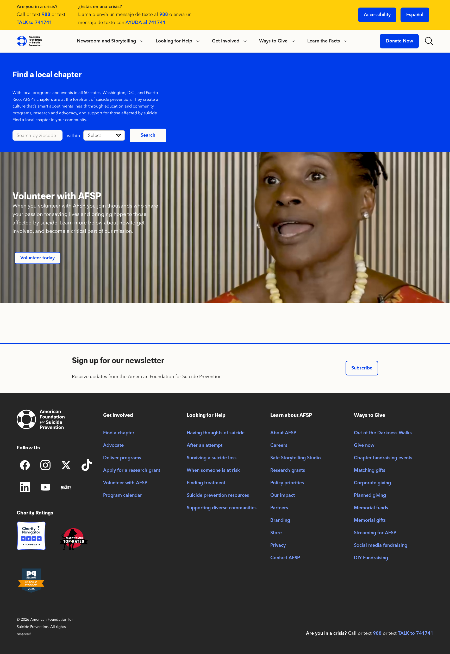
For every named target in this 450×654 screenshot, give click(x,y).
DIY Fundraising (371, 558)
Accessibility (377, 14)
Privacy (278, 545)
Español (414, 14)
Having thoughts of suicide (216, 433)
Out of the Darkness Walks (383, 433)
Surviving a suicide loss (211, 458)
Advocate (113, 445)
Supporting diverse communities (222, 508)
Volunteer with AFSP (125, 483)
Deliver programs (122, 458)
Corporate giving (372, 483)
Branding (280, 520)
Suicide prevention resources (218, 495)
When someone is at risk (213, 470)
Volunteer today (37, 258)
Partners (279, 508)
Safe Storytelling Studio (295, 458)
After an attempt (204, 445)
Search (148, 135)
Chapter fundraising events (383, 458)
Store (276, 533)
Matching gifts (369, 470)
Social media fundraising (380, 545)
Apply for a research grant (131, 470)
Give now (364, 445)
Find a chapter (118, 433)
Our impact (282, 495)
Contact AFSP (285, 558)
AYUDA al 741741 (146, 22)
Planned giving (370, 495)
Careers (278, 445)
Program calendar (122, 495)
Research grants (287, 470)
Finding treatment (206, 483)
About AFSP (283, 433)
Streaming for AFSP (375, 533)
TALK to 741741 (34, 22)
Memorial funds (371, 508)
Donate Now (399, 41)
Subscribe (361, 368)
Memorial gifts (370, 520)
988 (46, 14)
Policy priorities (287, 483)
